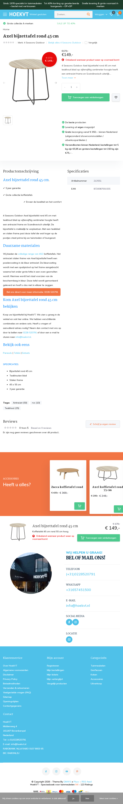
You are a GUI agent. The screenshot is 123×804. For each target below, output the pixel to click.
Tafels (17, 353)
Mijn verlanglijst (55, 679)
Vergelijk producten (57, 683)
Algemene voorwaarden (15, 670)
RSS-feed (87, 781)
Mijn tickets (52, 674)
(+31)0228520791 (80, 574)
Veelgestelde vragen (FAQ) (17, 692)
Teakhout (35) (12, 408)
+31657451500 (78, 590)
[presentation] (4, 83)
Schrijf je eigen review (104, 424)
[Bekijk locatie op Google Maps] (69, 639)
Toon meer (68, 77)
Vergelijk (92, 42)
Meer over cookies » (109, 798)
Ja (73, 798)
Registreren (53, 665)
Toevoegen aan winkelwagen (88, 97)
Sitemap (7, 697)
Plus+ (76, 781)
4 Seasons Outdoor (34, 42)
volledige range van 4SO (31, 253)
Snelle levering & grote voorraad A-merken (100, 5)
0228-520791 (30, 332)
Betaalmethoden (11, 683)
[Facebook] (69, 622)
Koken (94, 674)
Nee (87, 798)
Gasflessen (96, 670)
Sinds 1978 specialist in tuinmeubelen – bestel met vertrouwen (22, 5)
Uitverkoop (96, 683)
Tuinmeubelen (98, 665)
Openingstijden (11, 701)
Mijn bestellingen (55, 670)
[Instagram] (75, 622)
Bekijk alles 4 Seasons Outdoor (64, 42)
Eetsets (26, 353)
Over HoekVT (10, 665)
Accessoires (97, 679)
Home (6, 29)
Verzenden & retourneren (16, 688)
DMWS (67, 781)
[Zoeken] (89, 14)
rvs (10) (36, 402)
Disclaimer (8, 674)
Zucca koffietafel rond (67, 487)
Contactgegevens (12, 705)
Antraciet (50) (20, 402)
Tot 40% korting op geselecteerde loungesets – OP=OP (61, 5)
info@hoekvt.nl (23, 337)
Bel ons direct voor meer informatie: (32, 292)
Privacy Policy (10, 679)
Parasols (7, 353)
